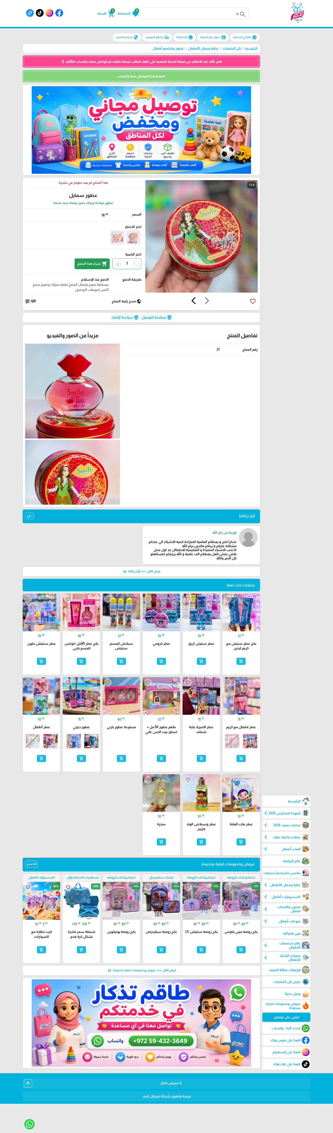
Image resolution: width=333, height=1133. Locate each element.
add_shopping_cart (241, 661)
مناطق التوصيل (157, 37)
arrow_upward (28, 1083)
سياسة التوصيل (157, 317)
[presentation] (207, 301)
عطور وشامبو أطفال (168, 48)
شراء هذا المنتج (92, 264)
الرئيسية (251, 48)
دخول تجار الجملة (213, 37)
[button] (128, 13)
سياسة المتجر (127, 37)
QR (30, 301)
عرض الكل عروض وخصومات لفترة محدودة (141, 970)
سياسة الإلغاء (125, 317)
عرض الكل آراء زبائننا (141, 571)
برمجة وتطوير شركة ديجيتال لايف (166, 1096)
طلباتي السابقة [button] (245, 37)
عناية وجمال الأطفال (203, 48)
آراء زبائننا (184, 37)
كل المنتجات (232, 48)
